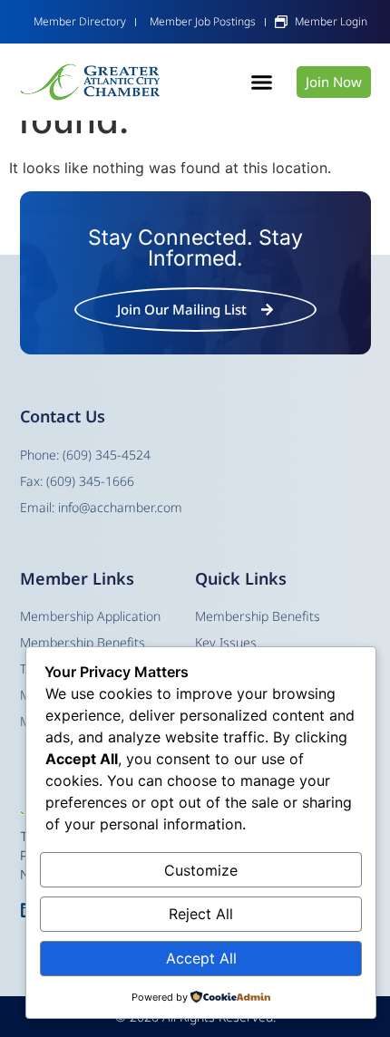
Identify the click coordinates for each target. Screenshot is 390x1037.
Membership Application (90, 616)
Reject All (201, 914)
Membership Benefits (257, 616)
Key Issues (226, 642)
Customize (201, 870)
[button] (261, 82)
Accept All (201, 958)
